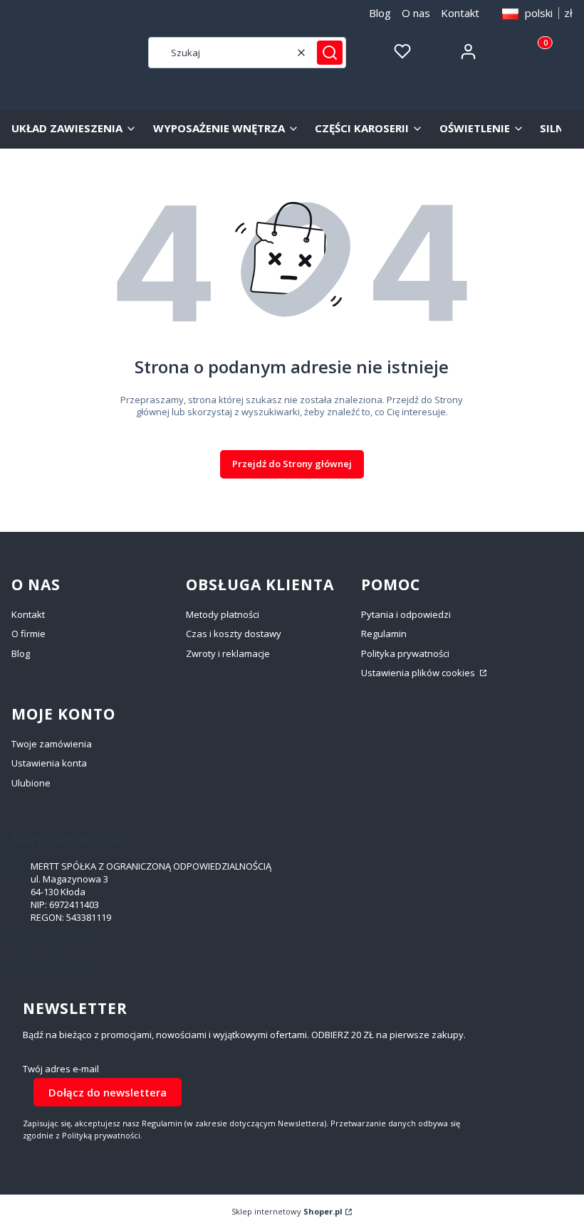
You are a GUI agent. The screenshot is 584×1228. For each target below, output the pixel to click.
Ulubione (31, 782)
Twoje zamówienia (51, 743)
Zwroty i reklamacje (228, 653)
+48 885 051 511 (64, 940)
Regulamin (384, 633)
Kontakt (460, 13)
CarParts (68, 52)
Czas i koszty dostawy (233, 633)
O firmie (28, 633)
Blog (380, 13)
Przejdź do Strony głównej (292, 463)
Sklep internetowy (287, 1211)
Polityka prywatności (405, 653)
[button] (330, 53)
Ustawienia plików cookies (419, 672)
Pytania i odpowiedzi (406, 614)
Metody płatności (222, 614)
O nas (416, 13)
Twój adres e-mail (61, 1069)
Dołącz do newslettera (107, 1092)
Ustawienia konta (49, 763)
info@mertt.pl (60, 964)
